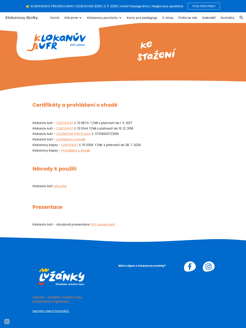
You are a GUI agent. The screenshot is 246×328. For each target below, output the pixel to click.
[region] (123, 6)
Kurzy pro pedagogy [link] (142, 18)
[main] (123, 105)
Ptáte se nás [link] (187, 18)
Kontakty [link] (227, 18)
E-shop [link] (167, 18)
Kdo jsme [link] (71, 18)
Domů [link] (54, 18)
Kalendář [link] (209, 18)
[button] (241, 17)
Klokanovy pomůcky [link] (102, 18)
